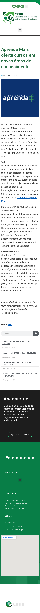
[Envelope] (22, 6)
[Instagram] (18, 6)
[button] (26, 6)
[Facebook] (14, 6)
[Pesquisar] (36, 333)
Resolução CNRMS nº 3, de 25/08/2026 (20, 353)
